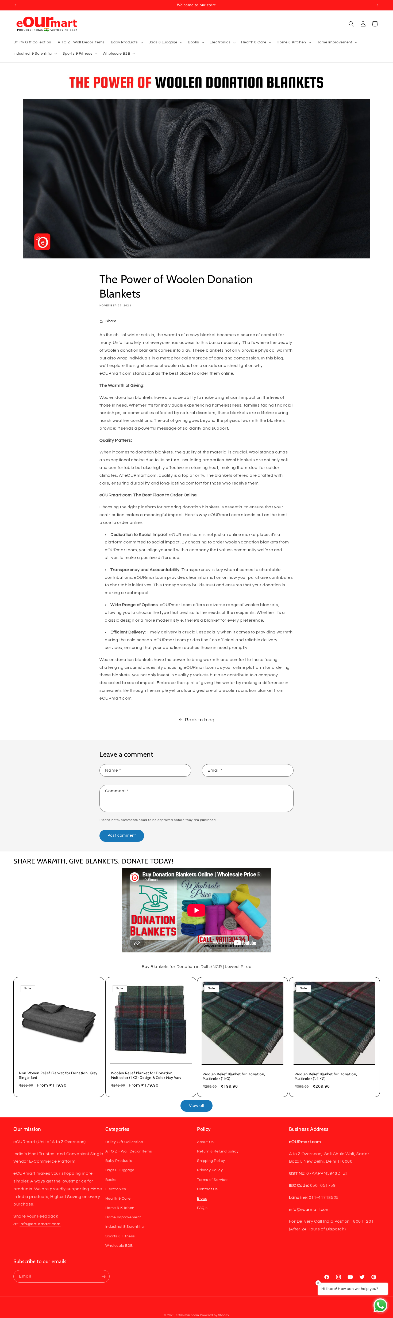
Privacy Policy (210, 1170)
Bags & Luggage (119, 1170)
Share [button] (111, 321)
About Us (205, 1142)
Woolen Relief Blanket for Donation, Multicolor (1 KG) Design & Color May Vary (146, 1075)
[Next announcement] (378, 5)
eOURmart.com (187, 1315)
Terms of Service (212, 1179)
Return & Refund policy (217, 1151)
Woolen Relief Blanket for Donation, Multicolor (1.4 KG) (326, 1076)
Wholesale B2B (119, 1245)
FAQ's (202, 1208)
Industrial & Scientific (124, 1227)
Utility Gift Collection (124, 1142)
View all (196, 1106)
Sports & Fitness (120, 1236)
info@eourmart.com (40, 1224)
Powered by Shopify (214, 1315)
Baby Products (118, 1160)
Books (111, 1179)
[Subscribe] (103, 1276)
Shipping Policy (211, 1160)
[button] (126, 42)
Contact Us (207, 1189)
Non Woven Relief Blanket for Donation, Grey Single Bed (58, 1075)
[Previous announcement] (15, 5)
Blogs (202, 1198)
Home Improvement (123, 1217)
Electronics (115, 1189)
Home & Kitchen (119, 1208)
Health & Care (118, 1198)
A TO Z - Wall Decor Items (128, 1151)
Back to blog (199, 719)
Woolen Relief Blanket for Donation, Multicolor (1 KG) (234, 1076)
